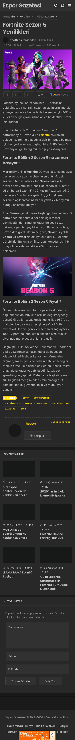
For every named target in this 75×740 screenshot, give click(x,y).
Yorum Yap (14, 601)
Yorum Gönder (21, 681)
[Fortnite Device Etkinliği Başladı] (56, 512)
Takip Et (39, 436)
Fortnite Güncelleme (36, 403)
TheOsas (16, 40)
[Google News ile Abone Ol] (59, 94)
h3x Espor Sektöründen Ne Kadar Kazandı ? (15, 491)
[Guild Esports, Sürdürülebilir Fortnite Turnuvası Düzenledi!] (56, 555)
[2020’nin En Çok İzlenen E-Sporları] (56, 469)
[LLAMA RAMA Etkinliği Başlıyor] (19, 555)
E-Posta (13, 669)
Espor (26, 398)
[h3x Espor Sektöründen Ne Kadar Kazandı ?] (19, 469)
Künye (29, 726)
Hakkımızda (15, 726)
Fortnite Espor (13, 403)
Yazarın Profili (60, 422)
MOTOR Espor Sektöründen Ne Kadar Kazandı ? (15, 534)
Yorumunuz (15, 627)
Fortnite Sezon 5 (60, 403)
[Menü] (69, 5)
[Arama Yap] (56, 5)
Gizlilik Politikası (46, 726)
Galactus (10, 408)
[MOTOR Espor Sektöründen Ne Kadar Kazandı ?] (19, 512)
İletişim (63, 726)
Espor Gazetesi (22, 5)
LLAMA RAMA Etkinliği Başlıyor (18, 574)
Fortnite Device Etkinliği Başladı (51, 536)
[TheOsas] (15, 431)
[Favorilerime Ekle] (7, 94)
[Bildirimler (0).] (63, 5)
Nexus (23, 408)
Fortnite (44, 135)
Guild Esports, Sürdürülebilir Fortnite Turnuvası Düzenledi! (54, 583)
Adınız (12, 656)
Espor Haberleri (42, 398)
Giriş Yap (50, 681)
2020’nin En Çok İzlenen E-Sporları (53, 493)
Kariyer (12, 732)
